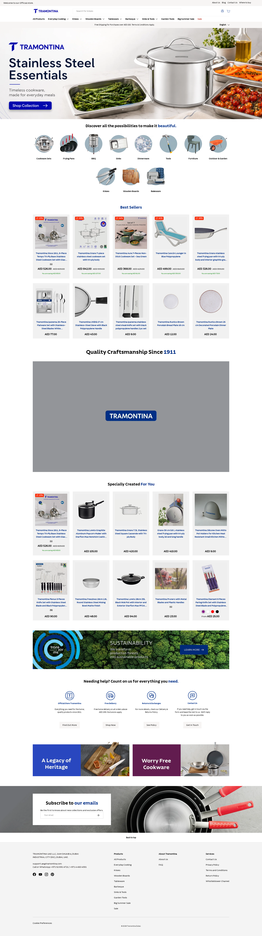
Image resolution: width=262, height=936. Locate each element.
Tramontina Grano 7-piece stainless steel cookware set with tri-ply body (91, 256)
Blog (224, 3)
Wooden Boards (93, 19)
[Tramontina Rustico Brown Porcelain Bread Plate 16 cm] (171, 301)
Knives (75, 19)
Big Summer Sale (186, 19)
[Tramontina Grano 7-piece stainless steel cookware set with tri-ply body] (91, 233)
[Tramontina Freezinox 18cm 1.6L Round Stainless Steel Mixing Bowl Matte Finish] (91, 578)
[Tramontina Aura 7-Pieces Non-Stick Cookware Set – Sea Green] (131, 233)
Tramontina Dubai (134, 926)
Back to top (131, 838)
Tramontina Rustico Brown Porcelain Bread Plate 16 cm (170, 323)
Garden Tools (167, 19)
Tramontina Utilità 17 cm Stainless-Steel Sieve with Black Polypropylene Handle (91, 325)
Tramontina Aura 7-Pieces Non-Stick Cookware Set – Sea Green (131, 255)
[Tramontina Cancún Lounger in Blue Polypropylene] (171, 233)
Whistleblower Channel (217, 881)
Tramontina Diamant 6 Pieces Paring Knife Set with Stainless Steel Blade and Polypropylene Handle (211, 604)
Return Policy (212, 876)
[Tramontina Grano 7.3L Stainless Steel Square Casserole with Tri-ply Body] (131, 510)
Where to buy (245, 3)
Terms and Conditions (216, 870)
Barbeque (130, 19)
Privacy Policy (212, 865)
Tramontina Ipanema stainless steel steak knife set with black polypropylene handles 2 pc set (131, 325)
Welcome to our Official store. (18, 3)
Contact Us (232, 3)
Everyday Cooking (57, 19)
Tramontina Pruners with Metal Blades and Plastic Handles (171, 600)
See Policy (151, 725)
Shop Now (111, 725)
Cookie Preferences (42, 923)
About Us (216, 3)
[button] (228, 11)
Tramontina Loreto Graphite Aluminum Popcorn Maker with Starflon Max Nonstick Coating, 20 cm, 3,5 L (91, 535)
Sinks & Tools (148, 19)
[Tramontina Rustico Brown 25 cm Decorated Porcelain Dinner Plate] (211, 301)
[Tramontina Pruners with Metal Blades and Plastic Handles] (171, 578)
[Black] (217, 611)
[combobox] (127, 11)
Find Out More (69, 725)
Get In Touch (192, 725)
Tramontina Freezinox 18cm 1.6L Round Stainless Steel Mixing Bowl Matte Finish (91, 602)
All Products (39, 19)
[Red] (212, 611)
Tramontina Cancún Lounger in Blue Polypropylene (171, 255)
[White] (208, 611)
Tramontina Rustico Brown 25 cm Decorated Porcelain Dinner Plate (210, 325)
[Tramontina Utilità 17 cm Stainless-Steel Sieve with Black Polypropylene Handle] (91, 301)
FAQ (161, 865)
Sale (200, 19)
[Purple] (203, 611)
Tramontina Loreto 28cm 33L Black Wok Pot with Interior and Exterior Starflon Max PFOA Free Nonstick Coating (131, 604)
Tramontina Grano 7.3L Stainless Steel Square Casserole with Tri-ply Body (131, 533)
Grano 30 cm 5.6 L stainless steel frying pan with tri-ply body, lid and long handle (170, 533)
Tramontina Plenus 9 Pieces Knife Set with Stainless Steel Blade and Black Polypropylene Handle (51, 604)
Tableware (113, 19)
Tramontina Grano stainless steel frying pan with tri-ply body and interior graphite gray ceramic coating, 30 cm (210, 258)
